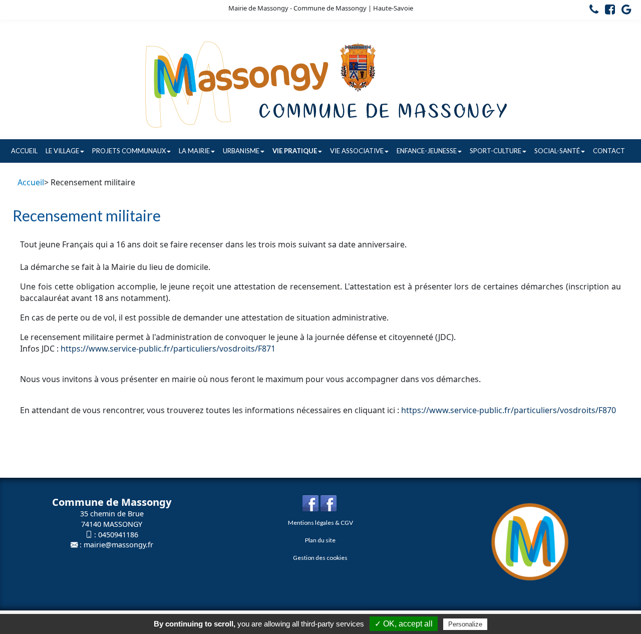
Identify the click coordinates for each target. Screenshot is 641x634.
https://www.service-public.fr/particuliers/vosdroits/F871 (168, 348)
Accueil (24, 151)
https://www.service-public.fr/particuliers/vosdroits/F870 (508, 410)
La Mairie (194, 151)
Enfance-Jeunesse (427, 151)
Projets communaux (129, 151)
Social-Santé (557, 151)
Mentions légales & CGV (320, 522)
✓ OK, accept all (404, 623)
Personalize (465, 624)
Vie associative (357, 151)
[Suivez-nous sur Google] (623, 11)
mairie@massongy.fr (118, 544)
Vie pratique (294, 151)
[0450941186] (591, 11)
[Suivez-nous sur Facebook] (607, 11)
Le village (62, 151)
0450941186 (118, 534)
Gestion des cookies (320, 557)
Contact (609, 151)
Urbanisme (241, 151)
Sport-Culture (495, 151)
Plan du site (320, 540)
